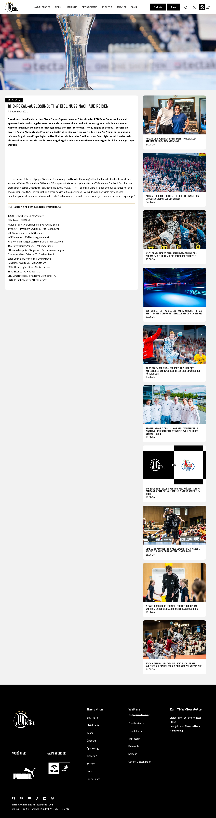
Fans (134, 7)
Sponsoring (89, 7)
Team (58, 7)
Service (121, 7)
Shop (173, 7)
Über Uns (71, 7)
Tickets (107, 7)
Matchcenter (41, 7)
